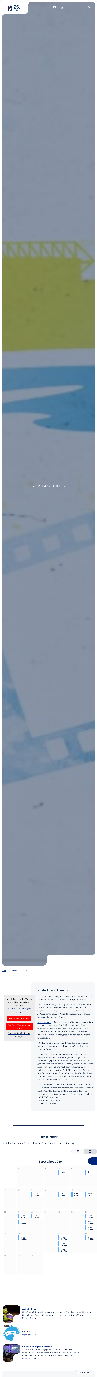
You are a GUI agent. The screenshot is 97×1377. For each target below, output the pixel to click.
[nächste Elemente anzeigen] (92, 1161)
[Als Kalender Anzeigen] (90, 1151)
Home (4, 970)
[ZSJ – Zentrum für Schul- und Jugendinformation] (14, 8)
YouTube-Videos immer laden (19, 1027)
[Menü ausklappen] (88, 7)
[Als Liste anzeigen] (77, 1151)
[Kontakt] (54, 7)
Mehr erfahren (29, 1318)
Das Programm (44, 1022)
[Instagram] (62, 7)
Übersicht (84, 1373)
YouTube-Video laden (19, 1018)
